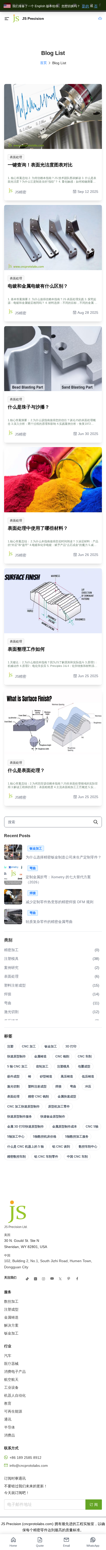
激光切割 (13, 1086)
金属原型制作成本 (64, 1126)
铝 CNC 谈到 (61, 1146)
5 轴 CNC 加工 (17, 1066)
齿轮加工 (42, 1066)
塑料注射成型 (37, 1086)
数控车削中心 (88, 1146)
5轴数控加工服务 (77, 1136)
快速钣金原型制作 (52, 1116)
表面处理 (13, 1096)
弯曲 (73, 1086)
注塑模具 (63, 1066)
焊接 (58, 1086)
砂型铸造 (46, 1076)
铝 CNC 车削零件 (46, 1156)
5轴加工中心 (15, 1136)
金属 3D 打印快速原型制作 (25, 1126)
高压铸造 (67, 1076)
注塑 (10, 1046)
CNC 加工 (29, 1046)
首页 (43, 63)
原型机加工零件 (59, 1106)
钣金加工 (51, 1046)
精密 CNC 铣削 (38, 1096)
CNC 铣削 (62, 1056)
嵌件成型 (13, 1076)
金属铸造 (40, 1056)
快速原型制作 (16, 1056)
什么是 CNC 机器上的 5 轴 (25, 1146)
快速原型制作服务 (19, 1116)
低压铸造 (88, 1076)
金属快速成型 (67, 1096)
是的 (85, 6)
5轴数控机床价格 (44, 1136)
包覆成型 (84, 1066)
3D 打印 (70, 1046)
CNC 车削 (85, 1056)
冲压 (88, 1086)
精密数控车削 (16, 1156)
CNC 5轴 (92, 1126)
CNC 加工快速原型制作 (23, 1106)
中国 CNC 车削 (77, 1156)
